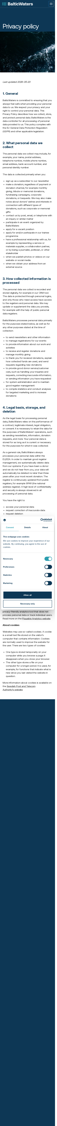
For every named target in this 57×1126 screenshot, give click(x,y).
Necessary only (27, 603)
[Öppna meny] (51, 4)
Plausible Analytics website (36, 618)
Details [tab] (27, 527)
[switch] (48, 567)
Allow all (27, 595)
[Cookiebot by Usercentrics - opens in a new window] (40, 520)
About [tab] (45, 527)
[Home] (17, 3)
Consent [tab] (10, 527)
